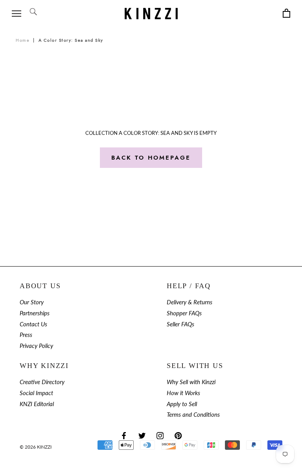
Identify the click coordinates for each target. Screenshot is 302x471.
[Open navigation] (16, 13)
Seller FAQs (180, 324)
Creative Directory (42, 382)
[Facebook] (123, 435)
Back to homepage (151, 158)
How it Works (183, 393)
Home (22, 40)
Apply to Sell (182, 404)
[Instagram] (160, 435)
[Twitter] (141, 435)
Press (26, 334)
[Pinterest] (178, 435)
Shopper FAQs (184, 313)
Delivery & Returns (189, 302)
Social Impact (36, 393)
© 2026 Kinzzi (36, 447)
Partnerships (35, 313)
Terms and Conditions (193, 414)
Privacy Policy (36, 345)
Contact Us (33, 324)
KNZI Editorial (37, 404)
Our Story (32, 302)
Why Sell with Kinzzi (191, 382)
